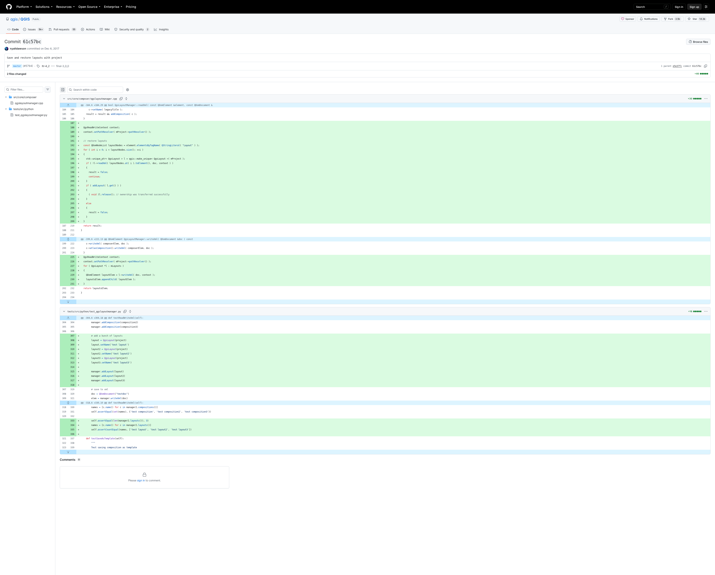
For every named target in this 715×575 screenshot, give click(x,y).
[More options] (706, 99)
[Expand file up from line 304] (68, 318)
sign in (141, 480)
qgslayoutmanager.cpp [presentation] (29, 102)
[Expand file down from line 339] (68, 452)
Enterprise (111, 7)
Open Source (87, 7)
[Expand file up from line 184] (68, 105)
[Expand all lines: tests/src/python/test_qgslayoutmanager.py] (130, 311)
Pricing (131, 7)
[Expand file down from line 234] (68, 302)
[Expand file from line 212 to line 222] (68, 239)
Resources (64, 7)
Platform (22, 7)
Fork (674, 18)
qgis (14, 19)
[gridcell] (385, 105)
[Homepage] (9, 7)
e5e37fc (677, 66)
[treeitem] (27, 100)
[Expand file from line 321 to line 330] (68, 403)
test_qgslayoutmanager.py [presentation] (31, 115)
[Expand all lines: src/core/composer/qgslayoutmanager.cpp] (126, 98)
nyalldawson (18, 48)
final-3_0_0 (62, 66)
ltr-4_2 (46, 66)
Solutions (43, 7)
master (17, 66)
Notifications (650, 18)
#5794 (28, 65)
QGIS (25, 19)
